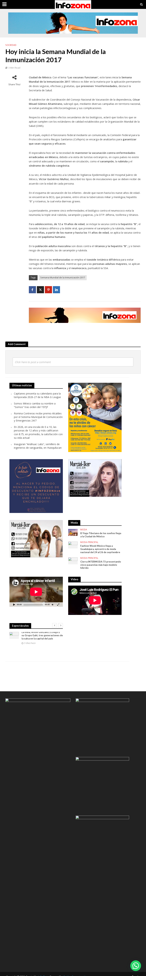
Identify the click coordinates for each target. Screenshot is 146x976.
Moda (83, 529)
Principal (93, 542)
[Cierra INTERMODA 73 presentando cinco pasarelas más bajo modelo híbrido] (73, 560)
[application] (36, 592)
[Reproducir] (14, 604)
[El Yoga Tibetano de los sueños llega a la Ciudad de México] (73, 532)
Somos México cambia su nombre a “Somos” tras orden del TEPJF (35, 405)
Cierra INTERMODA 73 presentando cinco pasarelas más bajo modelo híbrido (100, 564)
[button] (135, 965)
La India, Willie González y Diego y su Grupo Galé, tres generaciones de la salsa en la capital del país (42, 635)
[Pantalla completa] (58, 604)
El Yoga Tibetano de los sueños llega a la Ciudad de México (100, 535)
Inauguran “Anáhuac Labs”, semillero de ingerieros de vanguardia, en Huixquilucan (38, 445)
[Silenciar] (52, 604)
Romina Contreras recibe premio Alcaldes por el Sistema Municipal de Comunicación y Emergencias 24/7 (38, 417)
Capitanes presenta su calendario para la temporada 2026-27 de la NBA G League (37, 395)
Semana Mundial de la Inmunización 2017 (62, 277)
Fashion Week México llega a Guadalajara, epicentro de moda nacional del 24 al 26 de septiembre (100, 548)
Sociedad (10, 45)
